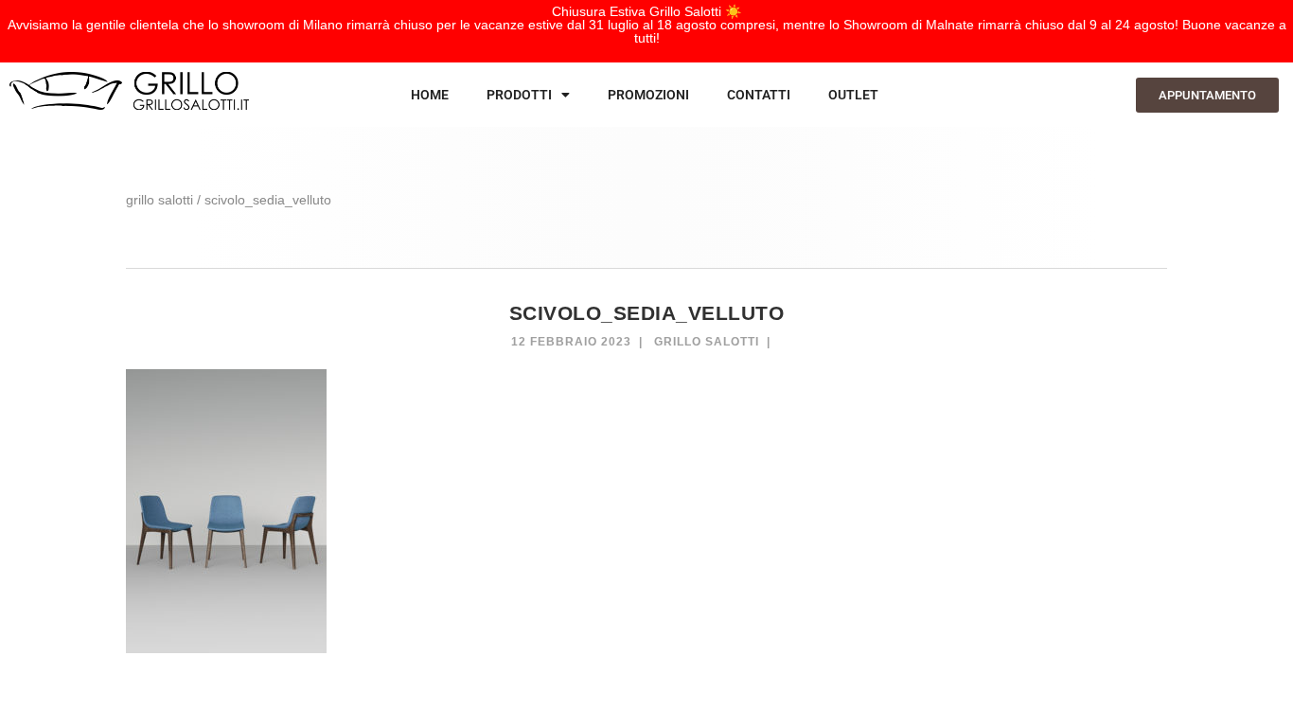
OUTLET (853, 94)
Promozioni (648, 94)
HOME (430, 94)
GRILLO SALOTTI (159, 199)
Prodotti (519, 94)
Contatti (758, 94)
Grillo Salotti (706, 341)
